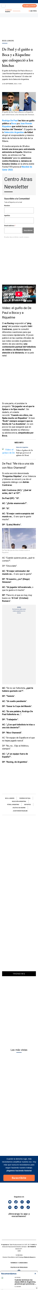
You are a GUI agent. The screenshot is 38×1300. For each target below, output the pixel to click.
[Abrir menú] (3, 6)
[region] (19, 32)
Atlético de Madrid (19, 807)
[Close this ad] (36, 1288)
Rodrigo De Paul (10, 120)
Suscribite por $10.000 (29, 6)
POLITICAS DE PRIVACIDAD (19, 1267)
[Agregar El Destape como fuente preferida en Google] (19, 88)
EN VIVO (33, 11)
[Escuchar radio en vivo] (2, 10)
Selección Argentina (14, 132)
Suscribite (19, 1177)
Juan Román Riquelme (20, 811)
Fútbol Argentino (13, 804)
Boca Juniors (9, 798)
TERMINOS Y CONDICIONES (19, 1263)
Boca (13, 123)
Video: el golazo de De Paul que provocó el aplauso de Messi (24, 452)
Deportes (27, 804)
